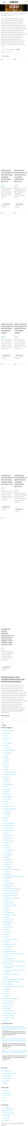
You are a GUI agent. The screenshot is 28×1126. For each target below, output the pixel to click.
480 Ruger (6, 801)
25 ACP (5, 735)
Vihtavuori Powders (8, 1015)
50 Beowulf (6, 929)
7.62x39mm (6, 949)
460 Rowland (7, 794)
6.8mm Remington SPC (9, 944)
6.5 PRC (5, 936)
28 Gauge (6, 996)
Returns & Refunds (6, 1093)
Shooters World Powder (9, 1013)
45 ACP (5, 781)
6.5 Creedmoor (7, 932)
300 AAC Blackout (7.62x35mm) (11, 888)
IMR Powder (7, 1008)
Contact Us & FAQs (6, 1095)
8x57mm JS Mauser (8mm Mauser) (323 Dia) (14, 961)
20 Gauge (6, 993)
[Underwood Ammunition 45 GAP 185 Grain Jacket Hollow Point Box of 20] (7, 417)
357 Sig (5, 755)
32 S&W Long (7, 747)
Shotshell (6, 833)
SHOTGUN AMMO (6, 984)
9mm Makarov (7, 813)
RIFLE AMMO (5, 842)
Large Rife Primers (8, 828)
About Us (4, 1100)
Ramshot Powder (8, 1010)
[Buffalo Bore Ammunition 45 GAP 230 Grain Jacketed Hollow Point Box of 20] (7, 112)
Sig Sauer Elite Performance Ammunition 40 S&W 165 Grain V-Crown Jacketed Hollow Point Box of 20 (14, 1057)
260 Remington (7, 867)
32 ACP (5, 740)
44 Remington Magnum (9, 774)
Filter (4, 725)
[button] (6, 204)
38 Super (6, 762)
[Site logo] (14, 2)
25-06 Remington (8, 862)
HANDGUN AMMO (7, 730)
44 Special (6, 779)
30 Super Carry (7, 738)
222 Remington (7, 852)
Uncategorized (5, 1020)
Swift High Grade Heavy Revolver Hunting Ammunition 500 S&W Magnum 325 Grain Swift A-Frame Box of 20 (14, 1033)
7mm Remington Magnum (10, 951)
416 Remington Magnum (9, 915)
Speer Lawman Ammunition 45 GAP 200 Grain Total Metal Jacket (20, 328)
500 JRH (6, 803)
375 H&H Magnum (8, 912)
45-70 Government (8, 919)
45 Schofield (6, 789)
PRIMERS (4, 818)
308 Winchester (7, 900)
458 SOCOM (7, 924)
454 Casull (6, 791)
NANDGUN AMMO (7, 1071)
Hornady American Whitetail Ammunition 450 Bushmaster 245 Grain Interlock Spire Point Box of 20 (14, 1045)
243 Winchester (7, 859)
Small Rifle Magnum (8, 837)
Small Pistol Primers (8, 835)
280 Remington (7, 874)
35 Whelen (6, 907)
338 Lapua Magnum (8, 902)
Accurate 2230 (5, 1117)
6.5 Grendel (6, 934)
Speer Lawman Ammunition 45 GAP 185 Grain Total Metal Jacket (7, 328)
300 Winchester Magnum (10, 895)
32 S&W (5, 745)
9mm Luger (6, 811)
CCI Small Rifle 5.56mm (7, 1108)
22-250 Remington (8, 850)
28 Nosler (6, 871)
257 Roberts (7, 864)
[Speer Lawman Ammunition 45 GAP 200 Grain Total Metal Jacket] (20, 265)
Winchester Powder (8, 1018)
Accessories (6, 816)
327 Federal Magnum (9, 750)
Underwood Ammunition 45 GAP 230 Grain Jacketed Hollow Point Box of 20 (20, 481)
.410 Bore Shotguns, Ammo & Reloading (13, 986)
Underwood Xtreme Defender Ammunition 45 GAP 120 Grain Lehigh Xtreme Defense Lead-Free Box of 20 (7, 637)
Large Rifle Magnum (8, 830)
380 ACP (6, 764)
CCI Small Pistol (6, 1115)
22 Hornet (6, 847)
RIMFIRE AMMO (6, 963)
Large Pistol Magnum (9, 823)
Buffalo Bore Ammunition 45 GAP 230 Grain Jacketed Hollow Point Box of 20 (7, 176)
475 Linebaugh (7, 799)
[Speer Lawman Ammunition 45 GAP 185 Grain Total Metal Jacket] (7, 265)
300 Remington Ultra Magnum (11, 890)
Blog (3, 1098)
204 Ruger (6, 845)
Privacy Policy (5, 1090)
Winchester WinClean (7, 1110)
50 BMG (6, 820)
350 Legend (6, 910)
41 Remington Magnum (9, 772)
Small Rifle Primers (8, 840)
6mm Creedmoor (7, 946)
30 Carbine (6, 880)
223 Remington (7, 854)
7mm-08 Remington (8, 958)
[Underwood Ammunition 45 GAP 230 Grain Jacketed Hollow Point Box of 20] (20, 417)
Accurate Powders (8, 1001)
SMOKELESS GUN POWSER (9, 1073)
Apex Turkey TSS (6, 1120)
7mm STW (6, 956)
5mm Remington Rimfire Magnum (11, 981)
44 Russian (6, 777)
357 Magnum (7, 752)
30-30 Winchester (8, 885)
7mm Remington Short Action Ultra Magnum (14, 953)
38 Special (6, 760)
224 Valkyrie (7, 857)
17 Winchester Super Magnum (11, 974)
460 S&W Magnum (8, 796)
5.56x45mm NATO (8, 927)
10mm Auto (6, 733)
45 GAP (5, 786)
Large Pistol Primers (8, 825)
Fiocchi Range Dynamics (8, 1113)
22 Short (6, 976)
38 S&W (5, 757)
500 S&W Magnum (8, 806)
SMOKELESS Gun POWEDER (9, 998)
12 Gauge (6, 988)
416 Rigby (6, 917)
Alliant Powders (7, 1003)
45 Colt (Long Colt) (8, 784)
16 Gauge (6, 991)
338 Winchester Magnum (10, 905)
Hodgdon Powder (8, 1005)
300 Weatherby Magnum (9, 893)
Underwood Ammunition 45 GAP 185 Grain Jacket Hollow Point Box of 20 (7, 479)
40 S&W (5, 767)
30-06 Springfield (8, 883)
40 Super (6, 769)
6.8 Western (6, 941)
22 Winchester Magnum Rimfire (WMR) (13, 979)
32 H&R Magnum (8, 743)
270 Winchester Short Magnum (11, 869)
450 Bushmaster (7, 922)
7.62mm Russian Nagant (9, 808)
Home (2, 49)
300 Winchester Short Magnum (11, 897)
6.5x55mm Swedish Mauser (10, 939)
